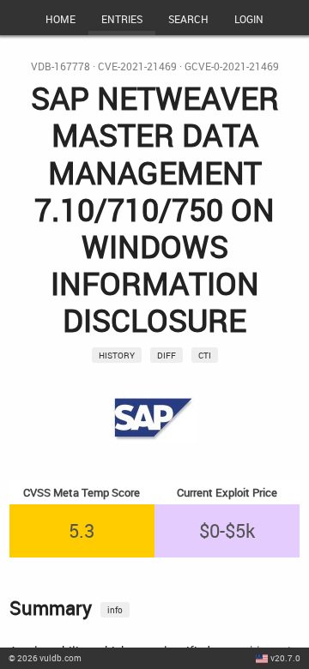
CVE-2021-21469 (137, 66)
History (117, 355)
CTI (204, 355)
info (115, 610)
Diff (166, 355)
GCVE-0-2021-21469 (232, 66)
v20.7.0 (285, 658)
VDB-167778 (60, 66)
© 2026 (45, 658)
